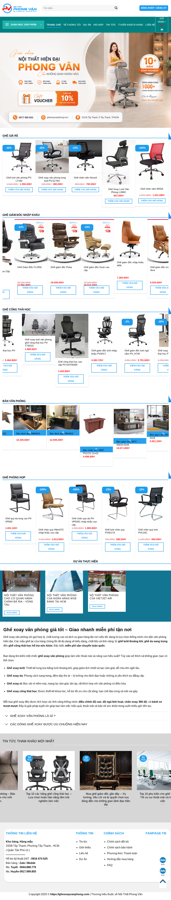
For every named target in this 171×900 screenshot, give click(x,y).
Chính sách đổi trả (118, 841)
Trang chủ (54, 24)
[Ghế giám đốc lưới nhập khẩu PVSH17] (84, 330)
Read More (12, 613)
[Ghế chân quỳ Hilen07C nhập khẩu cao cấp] (136, 504)
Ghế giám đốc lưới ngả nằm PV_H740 (116, 352)
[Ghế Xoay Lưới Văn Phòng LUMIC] (118, 162)
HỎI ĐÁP (99, 24)
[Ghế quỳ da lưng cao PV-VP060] (103, 498)
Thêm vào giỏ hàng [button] (19, 190)
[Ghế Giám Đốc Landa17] (59, 241)
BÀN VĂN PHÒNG (14, 401)
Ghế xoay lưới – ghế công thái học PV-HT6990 (151, 352)
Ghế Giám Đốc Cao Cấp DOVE (125, 273)
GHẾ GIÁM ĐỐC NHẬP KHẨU (21, 215)
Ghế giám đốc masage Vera (25, 269)
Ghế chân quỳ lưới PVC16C (33, 531)
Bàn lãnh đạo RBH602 (18, 433)
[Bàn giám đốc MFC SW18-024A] (86, 421)
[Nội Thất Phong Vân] (20, 8)
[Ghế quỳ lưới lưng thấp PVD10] (70, 498)
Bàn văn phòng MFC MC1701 (150, 432)
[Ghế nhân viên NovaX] (85, 156)
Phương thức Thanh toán (122, 853)
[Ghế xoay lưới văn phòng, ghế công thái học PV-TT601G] (18, 325)
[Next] (161, 252)
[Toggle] (6, 716)
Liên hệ (83, 853)
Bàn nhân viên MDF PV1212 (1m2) (49, 452)
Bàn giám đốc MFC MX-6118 (119, 436)
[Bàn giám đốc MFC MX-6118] (119, 418)
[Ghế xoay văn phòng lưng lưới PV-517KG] (52, 156)
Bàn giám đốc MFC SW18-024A (83, 443)
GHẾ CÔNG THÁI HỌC (17, 309)
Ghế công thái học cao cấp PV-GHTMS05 (50, 363)
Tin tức (111, 24)
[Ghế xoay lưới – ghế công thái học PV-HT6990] (151, 330)
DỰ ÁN (87, 24)
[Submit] (116, 8)
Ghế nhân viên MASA (151, 188)
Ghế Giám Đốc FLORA (158, 267)
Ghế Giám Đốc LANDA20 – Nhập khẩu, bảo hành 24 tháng (92, 270)
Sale (163, 864)
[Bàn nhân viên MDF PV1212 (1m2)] (53, 425)
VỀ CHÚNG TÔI (72, 24)
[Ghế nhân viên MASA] (151, 162)
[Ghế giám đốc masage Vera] (26, 241)
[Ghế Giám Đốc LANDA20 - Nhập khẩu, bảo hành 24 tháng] (93, 241)
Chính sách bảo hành (119, 847)
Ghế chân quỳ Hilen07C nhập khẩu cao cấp (135, 531)
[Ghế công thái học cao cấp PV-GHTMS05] (51, 336)
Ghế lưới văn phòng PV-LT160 (19, 179)
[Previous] (10, 252)
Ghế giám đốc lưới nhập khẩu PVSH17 (84, 352)
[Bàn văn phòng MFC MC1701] (153, 416)
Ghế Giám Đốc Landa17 (59, 267)
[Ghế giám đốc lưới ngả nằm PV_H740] (117, 330)
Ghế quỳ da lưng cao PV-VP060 (103, 520)
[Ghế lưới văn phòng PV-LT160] (19, 156)
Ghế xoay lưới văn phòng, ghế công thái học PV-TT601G (18, 342)
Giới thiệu (85, 847)
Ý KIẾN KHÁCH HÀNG (130, 24)
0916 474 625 (39, 858)
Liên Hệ (150, 24)
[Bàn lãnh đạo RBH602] (19, 417)
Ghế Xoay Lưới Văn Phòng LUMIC (118, 191)
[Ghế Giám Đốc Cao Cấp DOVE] (126, 243)
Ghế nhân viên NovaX (85, 177)
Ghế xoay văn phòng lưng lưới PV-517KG (52, 179)
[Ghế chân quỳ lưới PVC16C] (37, 504)
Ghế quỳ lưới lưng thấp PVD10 (69, 520)
